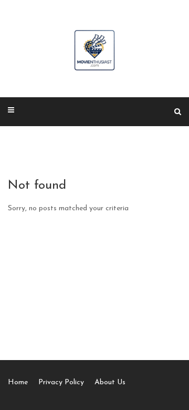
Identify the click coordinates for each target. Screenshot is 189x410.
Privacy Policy (61, 382)
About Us (109, 382)
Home (18, 382)
